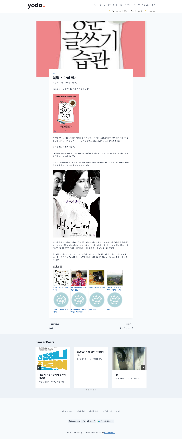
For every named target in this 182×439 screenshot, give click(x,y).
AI (139, 5)
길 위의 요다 (59, 83)
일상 (54, 73)
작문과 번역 (107, 411)
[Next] (143, 367)
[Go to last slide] (39, 367)
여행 (120, 5)
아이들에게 (93, 411)
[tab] (86, 389)
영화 (109, 5)
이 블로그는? (67, 411)
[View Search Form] (95, 5)
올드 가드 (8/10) (126, 326)
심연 (54, 326)
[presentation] (52, 358)
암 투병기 (81, 411)
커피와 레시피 (130, 5)
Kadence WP (109, 433)
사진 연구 (146, 5)
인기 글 (102, 5)
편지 (118, 411)
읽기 (115, 5)
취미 (153, 5)
